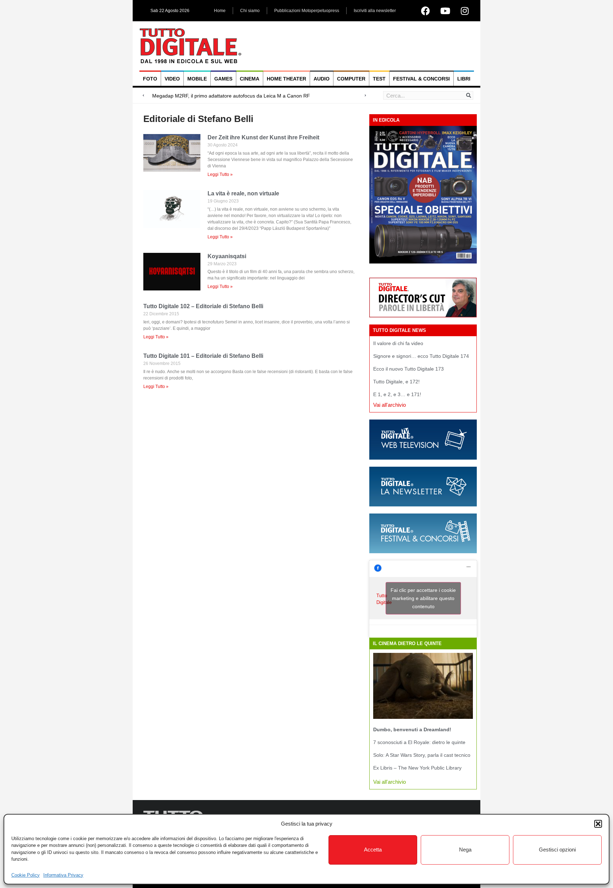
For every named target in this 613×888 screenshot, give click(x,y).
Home (220, 10)
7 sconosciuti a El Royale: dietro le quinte (419, 742)
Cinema (249, 79)
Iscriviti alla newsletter (375, 10)
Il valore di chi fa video (398, 343)
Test (379, 79)
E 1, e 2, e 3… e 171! (397, 394)
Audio (322, 79)
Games (223, 79)
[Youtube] (445, 11)
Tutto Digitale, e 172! (396, 381)
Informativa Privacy (63, 875)
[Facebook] (426, 11)
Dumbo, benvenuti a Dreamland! (412, 729)
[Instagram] (465, 11)
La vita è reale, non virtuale (243, 193)
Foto (150, 79)
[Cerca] (468, 95)
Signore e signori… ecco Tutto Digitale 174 (421, 356)
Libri (463, 79)
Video (172, 79)
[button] (598, 823)
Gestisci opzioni (557, 850)
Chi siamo (250, 10)
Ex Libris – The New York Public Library (417, 768)
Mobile (197, 79)
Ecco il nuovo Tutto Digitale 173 (408, 369)
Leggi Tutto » (220, 174)
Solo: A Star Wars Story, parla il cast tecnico (421, 755)
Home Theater (286, 79)
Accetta (373, 850)
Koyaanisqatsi (227, 256)
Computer (351, 79)
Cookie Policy (25, 875)
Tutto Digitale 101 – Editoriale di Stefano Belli (203, 356)
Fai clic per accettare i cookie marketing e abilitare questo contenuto (423, 598)
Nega (465, 850)
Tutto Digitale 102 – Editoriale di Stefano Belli (203, 306)
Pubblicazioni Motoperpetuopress (306, 10)
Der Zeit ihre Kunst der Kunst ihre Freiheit (263, 137)
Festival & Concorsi (421, 79)
